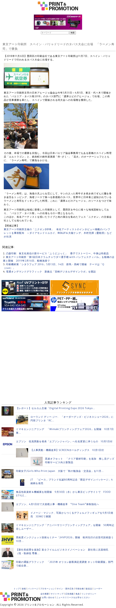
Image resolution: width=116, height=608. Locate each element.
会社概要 (44, 594)
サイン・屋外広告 (65, 589)
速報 (24, 589)
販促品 (89, 589)
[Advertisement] (58, 333)
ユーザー (98, 589)
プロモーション (47, 589)
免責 (78, 594)
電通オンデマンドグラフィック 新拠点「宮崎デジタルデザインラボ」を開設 (51, 271)
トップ (17, 589)
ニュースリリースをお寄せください (73, 597)
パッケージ (33, 589)
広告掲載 (69, 594)
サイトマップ (57, 594)
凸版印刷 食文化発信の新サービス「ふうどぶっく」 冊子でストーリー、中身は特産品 (57, 253)
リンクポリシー (89, 594)
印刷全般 (80, 589)
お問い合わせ (48, 597)
